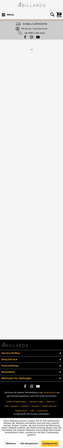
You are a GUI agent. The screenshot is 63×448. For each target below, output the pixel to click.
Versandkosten (49, 393)
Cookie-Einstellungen (16, 401)
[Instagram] (31, 36)
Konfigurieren (50, 443)
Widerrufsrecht (49, 406)
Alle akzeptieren (29, 443)
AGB (32, 411)
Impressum (42, 411)
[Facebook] (25, 36)
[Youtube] (38, 36)
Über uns (50, 401)
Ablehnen (11, 443)
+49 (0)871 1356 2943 (34, 33)
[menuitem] (7, 15)
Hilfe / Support (11, 406)
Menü (10, 14)
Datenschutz (21, 411)
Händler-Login (36, 401)
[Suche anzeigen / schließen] (52, 15)
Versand (35, 406)
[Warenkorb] (59, 14)
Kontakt (24, 406)
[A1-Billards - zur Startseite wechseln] (31, 5)
